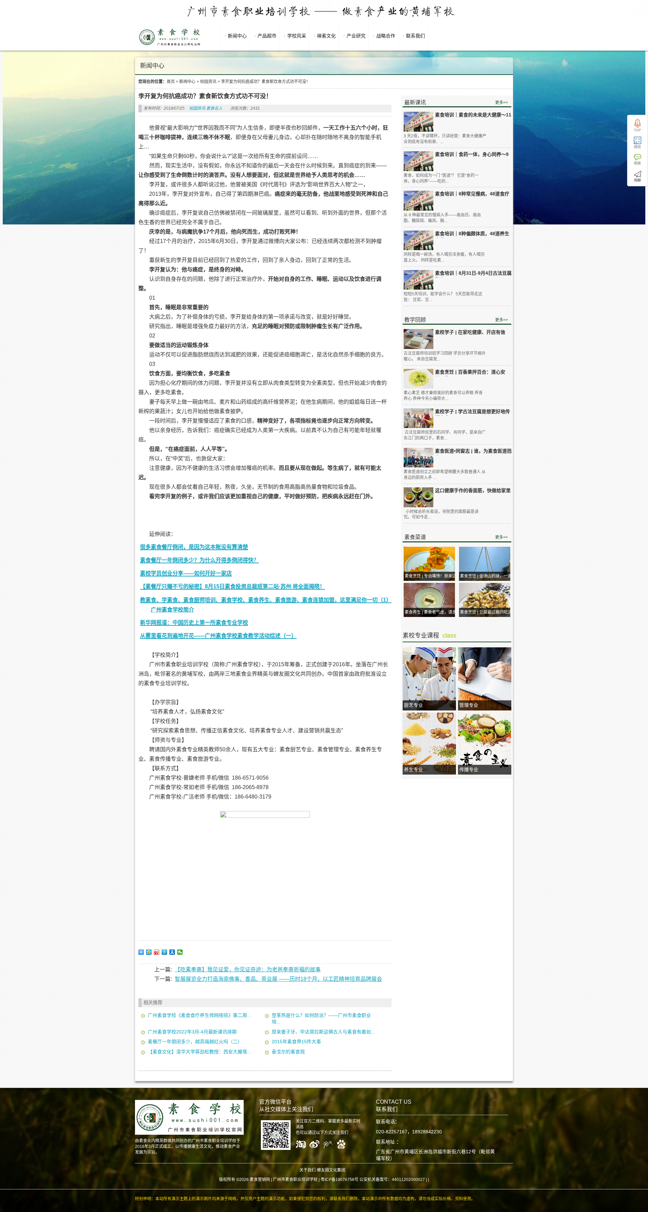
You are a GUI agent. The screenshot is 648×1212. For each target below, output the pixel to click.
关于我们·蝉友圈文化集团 (322, 1170)
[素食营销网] (169, 45)
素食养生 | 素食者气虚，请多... (432, 612)
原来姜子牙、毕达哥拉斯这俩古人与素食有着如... (323, 1031)
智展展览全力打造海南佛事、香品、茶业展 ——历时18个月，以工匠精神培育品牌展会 (278, 979)
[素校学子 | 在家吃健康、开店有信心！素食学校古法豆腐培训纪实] (418, 339)
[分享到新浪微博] (157, 952)
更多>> (501, 102)
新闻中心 (187, 81)
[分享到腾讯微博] (164, 952)
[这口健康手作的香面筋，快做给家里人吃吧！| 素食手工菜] (418, 497)
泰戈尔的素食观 (288, 1051)
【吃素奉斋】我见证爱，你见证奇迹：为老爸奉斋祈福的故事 (248, 969)
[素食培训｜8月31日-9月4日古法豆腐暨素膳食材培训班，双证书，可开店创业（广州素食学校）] (418, 280)
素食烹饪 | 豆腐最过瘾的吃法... (487, 612)
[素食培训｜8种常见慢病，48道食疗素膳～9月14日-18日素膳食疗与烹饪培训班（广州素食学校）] (418, 201)
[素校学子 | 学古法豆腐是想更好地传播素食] (418, 418)
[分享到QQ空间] (149, 952)
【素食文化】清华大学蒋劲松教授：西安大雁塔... (199, 1051)
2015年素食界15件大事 (296, 1041)
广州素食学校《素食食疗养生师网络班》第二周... (199, 1015)
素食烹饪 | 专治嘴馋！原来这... (432, 576)
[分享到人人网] (172, 952)
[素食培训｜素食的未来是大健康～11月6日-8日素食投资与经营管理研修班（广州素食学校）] (418, 122)
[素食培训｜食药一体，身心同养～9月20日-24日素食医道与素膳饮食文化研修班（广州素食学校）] (418, 161)
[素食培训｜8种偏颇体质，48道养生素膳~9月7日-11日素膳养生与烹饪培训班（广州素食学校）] (418, 240)
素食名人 (214, 108)
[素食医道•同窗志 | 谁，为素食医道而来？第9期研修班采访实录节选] (418, 458)
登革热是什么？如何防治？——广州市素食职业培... (321, 1019)
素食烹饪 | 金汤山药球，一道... (487, 576)
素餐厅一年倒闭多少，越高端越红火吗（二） (195, 1041)
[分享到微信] (180, 952)
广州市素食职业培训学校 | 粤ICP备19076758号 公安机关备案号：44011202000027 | (350, 1179)
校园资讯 (208, 81)
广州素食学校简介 (172, 610)
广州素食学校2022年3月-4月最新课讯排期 (192, 1031)
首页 (171, 81)
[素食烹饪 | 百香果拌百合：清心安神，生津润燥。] (418, 379)
